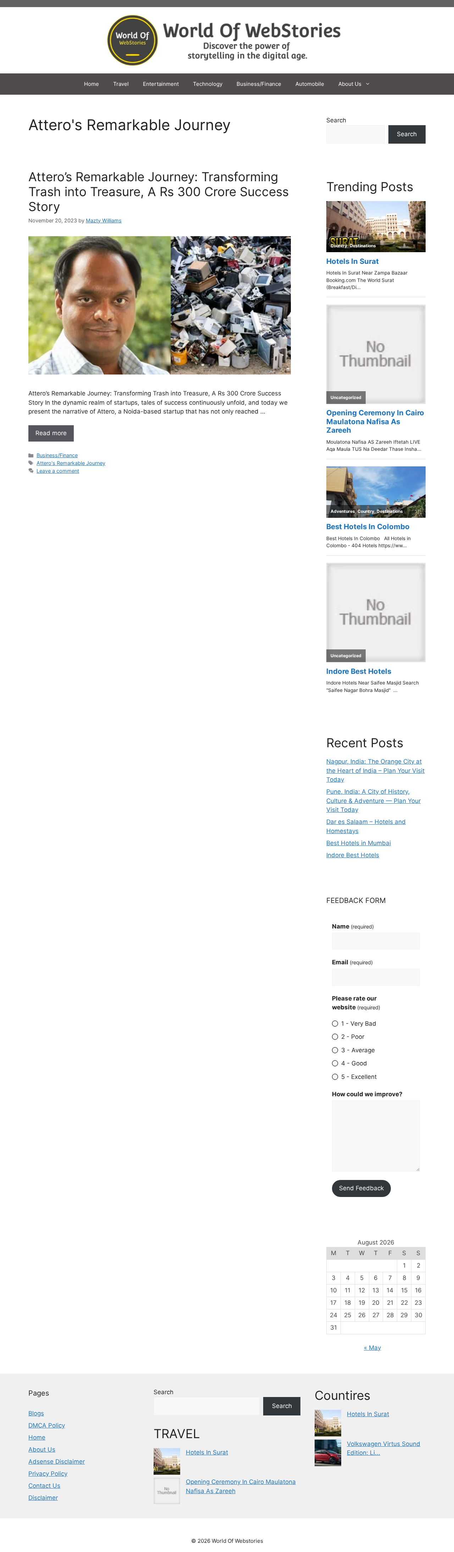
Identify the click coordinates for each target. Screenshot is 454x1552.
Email (352, 962)
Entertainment (161, 84)
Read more (51, 433)
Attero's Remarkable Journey (71, 463)
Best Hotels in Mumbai (358, 843)
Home (91, 84)
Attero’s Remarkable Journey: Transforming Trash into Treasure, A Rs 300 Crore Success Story (158, 191)
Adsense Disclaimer (56, 1461)
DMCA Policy (46, 1425)
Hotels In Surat (207, 1452)
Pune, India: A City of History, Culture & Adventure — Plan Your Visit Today (373, 800)
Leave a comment (58, 471)
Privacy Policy (47, 1473)
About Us (349, 84)
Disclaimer (43, 1497)
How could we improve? (367, 1094)
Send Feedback (361, 1188)
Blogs (36, 1413)
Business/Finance (259, 84)
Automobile (309, 84)
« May (372, 1347)
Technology (207, 84)
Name (353, 926)
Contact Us (44, 1485)
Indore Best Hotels (352, 855)
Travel (121, 84)
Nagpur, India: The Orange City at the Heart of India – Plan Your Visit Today (375, 770)
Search (336, 120)
